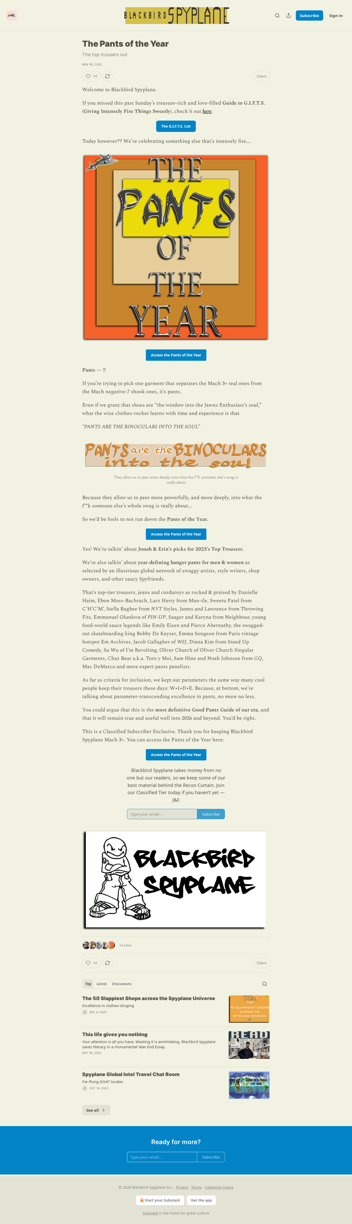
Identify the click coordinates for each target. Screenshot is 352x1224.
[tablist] (108, 984)
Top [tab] (88, 984)
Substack (150, 1213)
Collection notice (219, 1187)
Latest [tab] (101, 984)
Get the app (201, 1200)
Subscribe (309, 15)
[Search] (277, 15)
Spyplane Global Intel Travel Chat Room (131, 1074)
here (207, 111)
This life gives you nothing (114, 1034)
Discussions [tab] (121, 984)
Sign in (336, 15)
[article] (176, 1009)
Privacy (182, 1187)
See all (92, 1110)
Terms (196, 1187)
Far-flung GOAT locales (102, 1081)
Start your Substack (162, 1200)
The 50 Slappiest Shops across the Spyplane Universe (148, 998)
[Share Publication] (288, 15)
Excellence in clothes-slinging (108, 1005)
